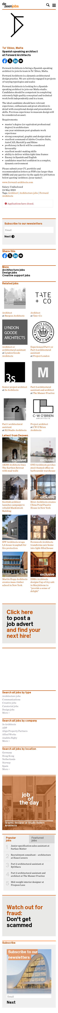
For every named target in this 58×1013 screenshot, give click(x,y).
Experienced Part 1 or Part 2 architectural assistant (41, 349)
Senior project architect (14, 386)
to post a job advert (23, 624)
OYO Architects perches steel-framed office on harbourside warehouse (42, 467)
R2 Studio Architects (15, 430)
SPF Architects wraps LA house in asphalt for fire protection (14, 544)
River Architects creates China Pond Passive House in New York (43, 504)
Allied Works (9, 734)
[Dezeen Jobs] (10, 7)
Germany (7, 752)
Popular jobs (11, 839)
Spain (5, 765)
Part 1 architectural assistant (12, 425)
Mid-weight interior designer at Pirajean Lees (27, 883)
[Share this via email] (21, 61)
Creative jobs (9, 702)
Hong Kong (8, 755)
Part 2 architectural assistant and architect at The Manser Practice (28, 874)
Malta (19, 48)
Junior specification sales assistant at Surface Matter (30, 847)
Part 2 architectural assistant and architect (42, 388)
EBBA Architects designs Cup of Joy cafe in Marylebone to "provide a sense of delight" (42, 585)
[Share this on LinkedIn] (15, 61)
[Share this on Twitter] (10, 61)
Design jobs (9, 272)
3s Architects (11, 389)
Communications (11, 699)
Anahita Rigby (9, 737)
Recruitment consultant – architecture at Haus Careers (31, 856)
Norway (6, 762)
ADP (4, 727)
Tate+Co (37, 315)
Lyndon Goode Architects (11, 354)
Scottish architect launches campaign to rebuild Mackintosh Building (13, 506)
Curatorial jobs (10, 706)
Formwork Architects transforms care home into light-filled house (42, 544)
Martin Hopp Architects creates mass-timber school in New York (14, 582)
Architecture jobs (28, 192)
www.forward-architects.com (17, 182)
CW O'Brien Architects (38, 428)
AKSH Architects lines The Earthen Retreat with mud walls (14, 467)
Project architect (39, 424)
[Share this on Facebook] (5, 61)
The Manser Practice (44, 393)
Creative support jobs (16, 275)
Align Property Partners (15, 730)
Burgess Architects (14, 315)
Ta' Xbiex (8, 48)
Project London (41, 355)
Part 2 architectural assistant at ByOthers (27, 865)
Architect (13, 192)
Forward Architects (18, 55)
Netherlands (8, 759)
